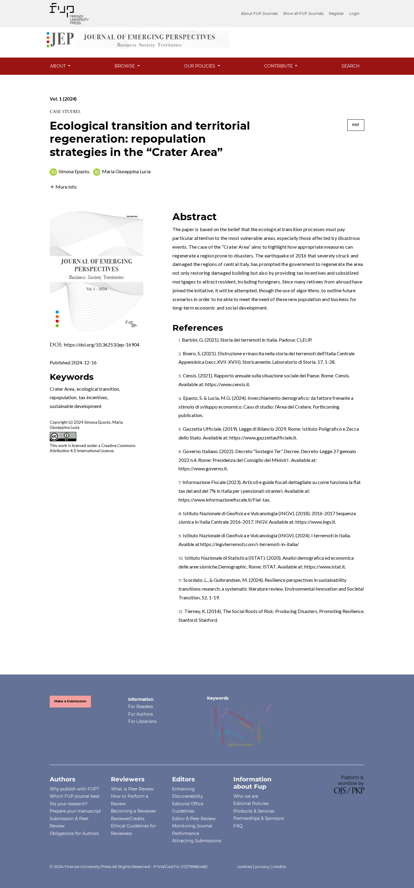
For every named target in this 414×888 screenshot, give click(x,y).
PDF (355, 125)
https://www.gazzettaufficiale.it (262, 437)
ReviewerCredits (128, 818)
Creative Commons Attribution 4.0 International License (92, 448)
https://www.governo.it (203, 468)
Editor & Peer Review (193, 818)
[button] (63, 186)
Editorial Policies (251, 803)
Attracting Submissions (196, 840)
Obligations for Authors (74, 833)
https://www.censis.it (227, 384)
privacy (262, 866)
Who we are (245, 796)
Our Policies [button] (200, 66)
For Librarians (142, 721)
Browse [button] (125, 66)
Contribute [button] (279, 66)
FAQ (237, 825)
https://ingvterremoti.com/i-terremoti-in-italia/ (249, 544)
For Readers (140, 706)
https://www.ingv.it (315, 522)
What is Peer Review (132, 789)
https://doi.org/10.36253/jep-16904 (101, 344)
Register (336, 13)
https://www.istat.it (324, 566)
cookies (244, 866)
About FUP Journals (259, 13)
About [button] (58, 66)
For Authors (140, 714)
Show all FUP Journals (303, 13)
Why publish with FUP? (74, 789)
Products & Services (253, 811)
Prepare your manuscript (75, 811)
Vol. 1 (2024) (63, 98)
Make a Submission (70, 701)
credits (279, 866)
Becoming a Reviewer (133, 811)
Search (350, 66)
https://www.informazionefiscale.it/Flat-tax (224, 499)
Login (354, 13)
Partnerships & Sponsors (258, 818)
